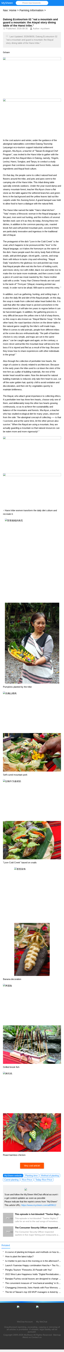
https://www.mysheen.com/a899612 (38, 1205)
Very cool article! (32, 1165)
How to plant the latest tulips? (19, 1256)
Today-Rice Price (43, 1179)
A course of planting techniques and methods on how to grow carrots (33, 1252)
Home (12, 10)
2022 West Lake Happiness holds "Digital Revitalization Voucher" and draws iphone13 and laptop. (33, 1274)
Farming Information (31, 10)
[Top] (61, 1214)
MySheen (28, 1335)
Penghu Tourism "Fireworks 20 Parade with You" (28, 1270)
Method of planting (50, 1175)
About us (26, 1337)
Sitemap (57, 1335)
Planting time (31, 1175)
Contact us (36, 1337)
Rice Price (27, 1179)
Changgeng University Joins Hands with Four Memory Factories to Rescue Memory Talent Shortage (33, 1287)
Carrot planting (11, 1179)
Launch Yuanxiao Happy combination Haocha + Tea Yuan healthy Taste (33, 1265)
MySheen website (13, 1175)
